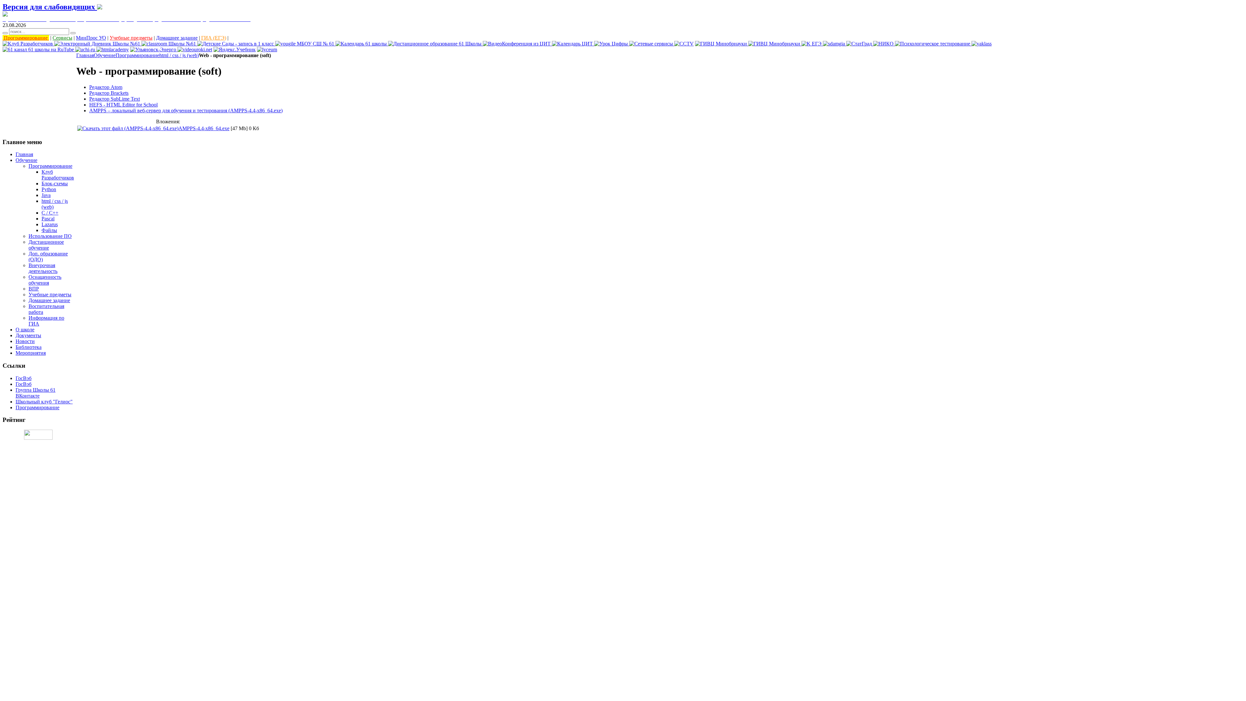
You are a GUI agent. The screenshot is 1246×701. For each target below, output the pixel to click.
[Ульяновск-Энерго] (153, 49)
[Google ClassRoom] (169, 43)
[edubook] (194, 49)
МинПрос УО (91, 38)
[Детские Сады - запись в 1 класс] (236, 43)
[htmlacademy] (112, 49)
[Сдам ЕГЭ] (834, 43)
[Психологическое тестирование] (933, 43)
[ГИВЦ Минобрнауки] (721, 43)
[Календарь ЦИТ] (573, 43)
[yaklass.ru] (981, 43)
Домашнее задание (177, 38)
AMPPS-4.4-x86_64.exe (203, 128)
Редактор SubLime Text (114, 99)
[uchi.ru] (85, 49)
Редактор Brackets (108, 93)
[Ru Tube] (39, 49)
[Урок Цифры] (611, 43)
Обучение (105, 55)
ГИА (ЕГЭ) (213, 38)
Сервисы (62, 38)
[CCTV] (684, 43)
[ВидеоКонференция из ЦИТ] (517, 43)
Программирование (26, 38)
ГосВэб (23, 378)
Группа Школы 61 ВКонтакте (35, 393)
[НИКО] (884, 43)
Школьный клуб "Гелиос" (44, 401)
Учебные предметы (131, 38)
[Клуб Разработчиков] (28, 43)
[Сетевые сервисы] (651, 43)
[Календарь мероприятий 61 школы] (362, 43)
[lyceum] (267, 49)
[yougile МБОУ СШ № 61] (305, 43)
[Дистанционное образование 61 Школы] (435, 43)
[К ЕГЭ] (812, 43)
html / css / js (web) (179, 55)
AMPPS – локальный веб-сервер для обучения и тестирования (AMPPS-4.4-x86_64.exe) (186, 110)
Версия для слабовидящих (50, 7)
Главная (85, 55)
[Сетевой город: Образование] (97, 43)
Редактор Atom (105, 87)
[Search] (5, 33)
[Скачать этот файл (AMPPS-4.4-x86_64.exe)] (127, 128)
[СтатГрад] (859, 43)
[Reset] (73, 33)
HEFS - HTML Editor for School (123, 104)
